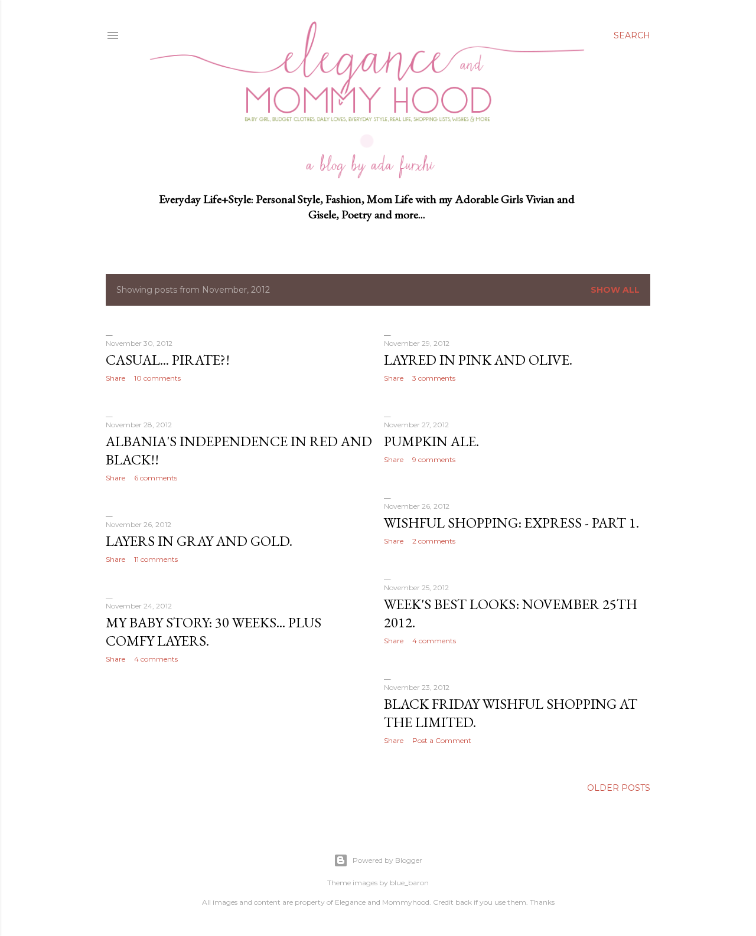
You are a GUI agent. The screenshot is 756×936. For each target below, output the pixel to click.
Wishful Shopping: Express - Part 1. (511, 522)
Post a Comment (441, 740)
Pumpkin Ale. (431, 441)
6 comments (155, 477)
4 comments (434, 640)
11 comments (156, 559)
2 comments (433, 540)
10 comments (157, 378)
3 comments (433, 378)
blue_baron (409, 882)
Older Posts (618, 788)
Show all (615, 289)
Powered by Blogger (387, 860)
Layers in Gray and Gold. (199, 541)
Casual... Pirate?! (168, 360)
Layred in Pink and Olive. (478, 360)
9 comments (433, 459)
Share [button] (115, 378)
